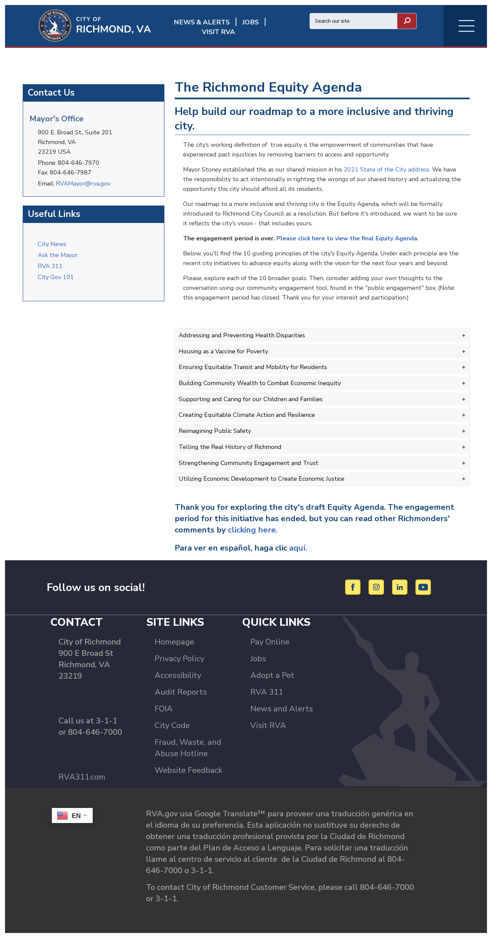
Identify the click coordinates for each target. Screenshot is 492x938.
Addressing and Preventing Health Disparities (242, 335)
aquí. (298, 548)
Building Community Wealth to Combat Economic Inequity (260, 383)
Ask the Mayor (58, 255)
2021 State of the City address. (387, 169)
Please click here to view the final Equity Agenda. (348, 238)
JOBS (250, 22)
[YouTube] (423, 587)
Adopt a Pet (272, 675)
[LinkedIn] (401, 587)
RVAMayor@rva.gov (83, 184)
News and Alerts (281, 708)
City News (52, 244)
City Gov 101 (56, 277)
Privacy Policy (179, 658)
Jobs (258, 658)
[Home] (78, 25)
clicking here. (253, 529)
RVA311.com (82, 777)
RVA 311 (50, 266)
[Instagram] (377, 587)
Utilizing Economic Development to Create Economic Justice (261, 479)
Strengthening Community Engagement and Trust (248, 463)
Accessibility (178, 675)
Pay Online (270, 641)
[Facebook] (354, 587)
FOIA (164, 708)
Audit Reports (181, 692)
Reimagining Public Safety (215, 431)
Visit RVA (268, 725)
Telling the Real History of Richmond (230, 447)
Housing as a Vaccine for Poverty (223, 351)
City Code (172, 725)
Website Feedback (188, 770)
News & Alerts (202, 22)
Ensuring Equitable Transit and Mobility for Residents (253, 367)
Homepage (174, 641)
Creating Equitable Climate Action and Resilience (247, 415)
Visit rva (218, 31)
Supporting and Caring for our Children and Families (251, 399)
